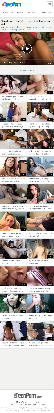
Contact (44, 404)
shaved (21, 29)
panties (48, 27)
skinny (27, 29)
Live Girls (31, 12)
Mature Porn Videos (23, 402)
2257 (20, 404)
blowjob (13, 27)
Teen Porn (45, 12)
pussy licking (12, 29)
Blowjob (38, 402)
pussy (3, 29)
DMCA (13, 404)
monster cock (31, 27)
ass (7, 27)
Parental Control (31, 404)
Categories (17, 12)
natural (41, 27)
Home (5, 12)
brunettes (21, 27)
